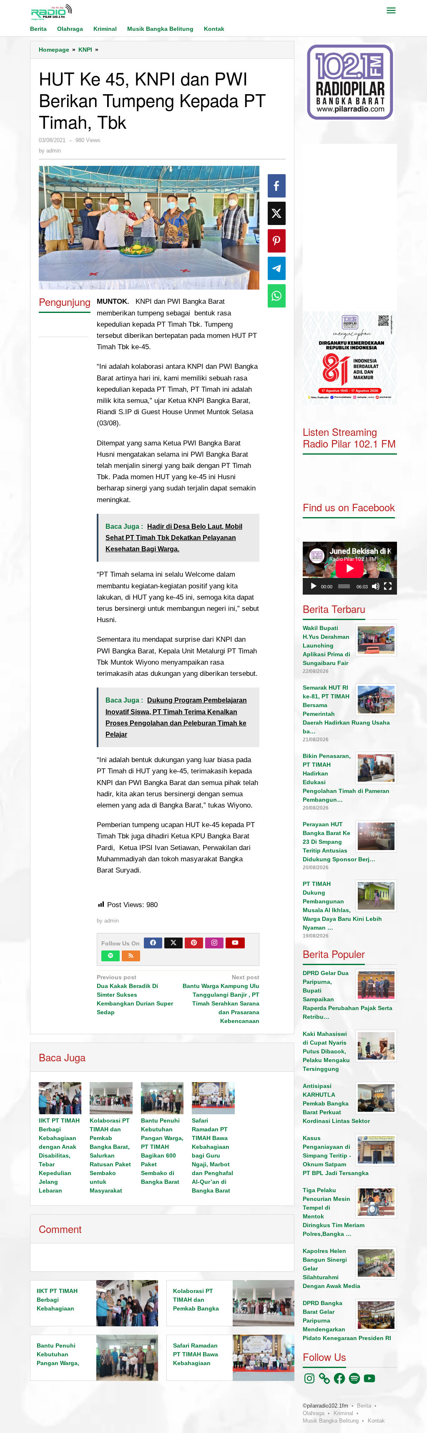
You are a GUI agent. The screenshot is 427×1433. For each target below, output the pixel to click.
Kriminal (343, 1413)
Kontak (376, 1421)
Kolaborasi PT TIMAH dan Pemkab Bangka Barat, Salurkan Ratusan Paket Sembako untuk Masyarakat (110, 1155)
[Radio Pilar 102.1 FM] (51, 11)
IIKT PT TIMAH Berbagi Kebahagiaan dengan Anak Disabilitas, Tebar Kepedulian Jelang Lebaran (59, 1155)
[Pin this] (277, 241)
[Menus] (391, 11)
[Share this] (277, 186)
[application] (350, 227)
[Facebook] (153, 943)
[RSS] (131, 955)
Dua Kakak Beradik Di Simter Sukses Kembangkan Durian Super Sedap (135, 994)
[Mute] (376, 586)
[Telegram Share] (277, 268)
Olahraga (313, 1413)
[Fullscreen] (388, 586)
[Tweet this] (277, 213)
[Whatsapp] (277, 296)
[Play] (313, 586)
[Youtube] (235, 943)
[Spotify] (110, 955)
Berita (364, 1406)
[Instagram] (214, 943)
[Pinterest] (194, 943)
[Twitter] (173, 943)
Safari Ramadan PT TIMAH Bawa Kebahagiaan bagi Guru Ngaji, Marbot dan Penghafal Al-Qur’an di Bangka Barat (212, 1155)
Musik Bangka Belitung (331, 1421)
